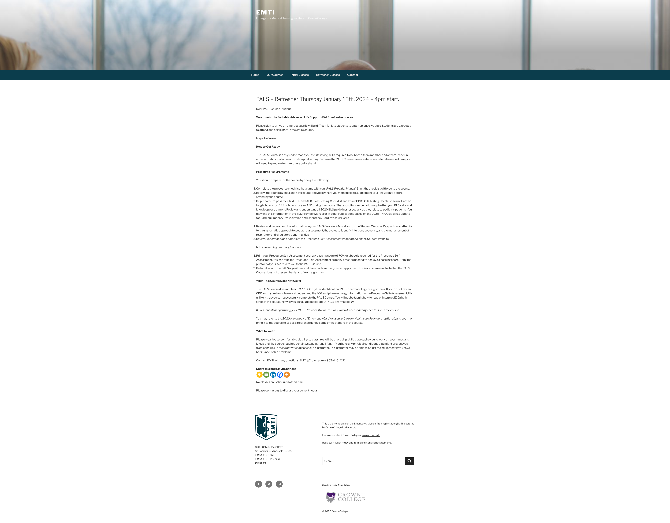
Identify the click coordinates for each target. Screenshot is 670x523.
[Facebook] (280, 375)
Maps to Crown (266, 138)
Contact (352, 75)
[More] (287, 375)
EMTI (265, 12)
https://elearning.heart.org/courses (278, 247)
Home (255, 75)
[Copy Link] (259, 375)
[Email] (266, 375)
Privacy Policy (340, 442)
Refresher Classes (328, 75)
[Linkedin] (273, 375)
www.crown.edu (371, 435)
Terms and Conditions (366, 442)
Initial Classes (300, 75)
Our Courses (275, 75)
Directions (260, 462)
